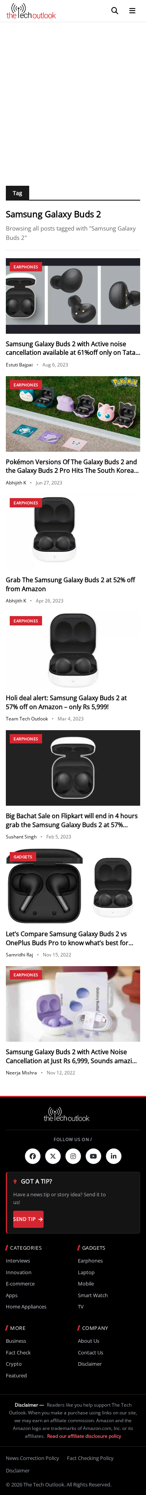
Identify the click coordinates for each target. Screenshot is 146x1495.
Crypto (14, 1364)
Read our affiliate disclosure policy (84, 1436)
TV (81, 1306)
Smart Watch (93, 1295)
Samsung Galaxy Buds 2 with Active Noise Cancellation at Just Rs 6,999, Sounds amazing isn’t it (72, 1061)
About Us (88, 1341)
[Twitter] (53, 1156)
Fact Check (18, 1352)
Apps (12, 1295)
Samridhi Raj (19, 954)
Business (16, 1341)
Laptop (86, 1272)
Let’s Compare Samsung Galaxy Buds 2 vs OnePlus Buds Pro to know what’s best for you (67, 943)
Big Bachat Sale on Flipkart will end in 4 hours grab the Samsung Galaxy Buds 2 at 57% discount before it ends (72, 825)
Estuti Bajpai (19, 364)
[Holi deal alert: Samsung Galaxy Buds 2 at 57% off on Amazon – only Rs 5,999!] (73, 650)
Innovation (19, 1272)
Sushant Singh (21, 836)
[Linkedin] (113, 1156)
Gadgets (23, 856)
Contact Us (90, 1352)
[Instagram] (73, 1156)
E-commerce (20, 1283)
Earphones (26, 266)
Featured (16, 1375)
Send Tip (24, 1219)
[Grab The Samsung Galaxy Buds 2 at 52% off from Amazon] (73, 532)
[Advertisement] (73, 99)
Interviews (18, 1260)
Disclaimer (90, 1364)
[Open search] (115, 11)
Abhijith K (16, 482)
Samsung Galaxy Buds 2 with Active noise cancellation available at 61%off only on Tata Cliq (70, 353)
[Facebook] (32, 1156)
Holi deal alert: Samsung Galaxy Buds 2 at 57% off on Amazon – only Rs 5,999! (66, 702)
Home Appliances (26, 1306)
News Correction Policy (32, 1458)
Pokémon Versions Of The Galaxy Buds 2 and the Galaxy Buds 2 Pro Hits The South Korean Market (72, 471)
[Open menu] (132, 11)
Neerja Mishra (21, 1072)
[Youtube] (93, 1156)
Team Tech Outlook (27, 718)
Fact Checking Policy (90, 1458)
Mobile (86, 1283)
